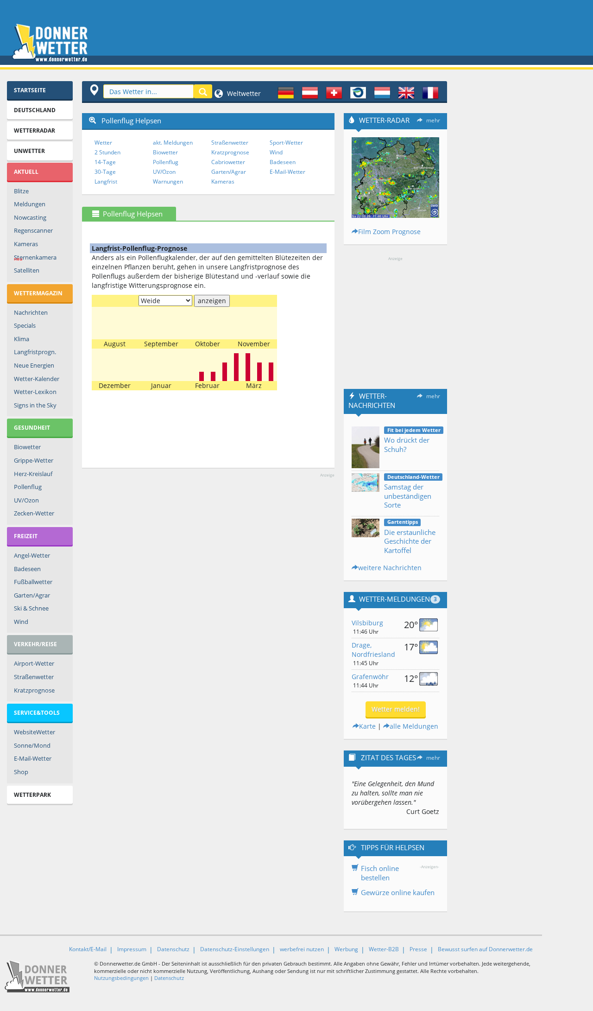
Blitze (21, 191)
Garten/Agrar (32, 595)
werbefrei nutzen (302, 949)
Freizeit (26, 536)
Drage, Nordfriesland (373, 650)
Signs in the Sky (35, 405)
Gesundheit (32, 428)
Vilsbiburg (367, 622)
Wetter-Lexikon (35, 392)
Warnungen (168, 181)
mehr (433, 120)
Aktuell (26, 172)
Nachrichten (31, 312)
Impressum (131, 949)
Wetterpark (32, 795)
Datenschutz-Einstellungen (234, 949)
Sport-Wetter (286, 142)
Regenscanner (33, 230)
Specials (25, 325)
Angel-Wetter (32, 555)
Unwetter (29, 151)
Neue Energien (34, 365)
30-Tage (105, 172)
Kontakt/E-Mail (88, 949)
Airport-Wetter (34, 663)
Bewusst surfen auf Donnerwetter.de (485, 949)
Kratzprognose (34, 690)
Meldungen (29, 204)
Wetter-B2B (384, 949)
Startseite (30, 90)
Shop (21, 772)
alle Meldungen (414, 726)
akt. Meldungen (173, 142)
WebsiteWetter (34, 732)
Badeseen (27, 569)
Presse (418, 949)
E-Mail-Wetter (32, 758)
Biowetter (27, 447)
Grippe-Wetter (33, 460)
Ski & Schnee (31, 608)
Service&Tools (37, 713)
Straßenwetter (34, 677)
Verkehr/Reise (35, 644)
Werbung (346, 949)
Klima (21, 339)
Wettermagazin (38, 293)
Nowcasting (30, 217)
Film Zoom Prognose (389, 231)
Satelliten (26, 270)
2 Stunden (107, 152)
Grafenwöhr (370, 676)
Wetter (103, 142)
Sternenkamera (35, 257)
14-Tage (105, 162)
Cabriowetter (228, 162)
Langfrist (106, 181)
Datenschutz (173, 949)
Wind (21, 621)
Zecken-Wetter (34, 513)
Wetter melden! (396, 709)
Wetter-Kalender (36, 379)
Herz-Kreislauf (33, 474)
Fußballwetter (33, 582)
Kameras (26, 244)
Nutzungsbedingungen (121, 977)
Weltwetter (243, 93)
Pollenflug (28, 487)
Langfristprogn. (35, 352)
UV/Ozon (26, 500)
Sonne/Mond (32, 745)
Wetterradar (34, 130)
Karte (367, 726)
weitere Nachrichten (390, 567)
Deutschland (35, 110)
